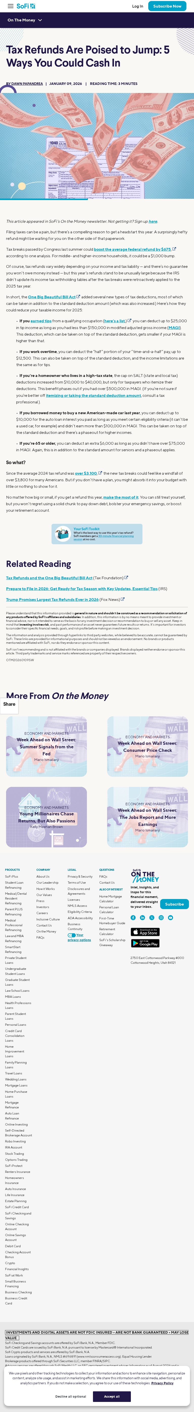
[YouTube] (170, 917)
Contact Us (44, 925)
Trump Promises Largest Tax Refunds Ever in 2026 (52, 599)
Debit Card (13, 1246)
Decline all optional (70, 1396)
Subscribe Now (167, 6)
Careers (42, 913)
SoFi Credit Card (17, 1207)
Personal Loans (15, 1024)
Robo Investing (15, 1141)
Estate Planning (16, 1201)
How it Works (45, 889)
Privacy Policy (162, 1383)
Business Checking (18, 1292)
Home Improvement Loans (14, 1051)
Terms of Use (77, 882)
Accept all (112, 1396)
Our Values (44, 895)
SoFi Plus (11, 876)
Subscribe (174, 904)
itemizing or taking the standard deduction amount (93, 395)
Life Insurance (15, 1195)
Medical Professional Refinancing (13, 925)
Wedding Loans (16, 1079)
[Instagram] (161, 917)
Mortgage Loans (16, 1085)
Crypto (10, 1263)
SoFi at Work (14, 1275)
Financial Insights (17, 1269)
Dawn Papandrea (27, 84)
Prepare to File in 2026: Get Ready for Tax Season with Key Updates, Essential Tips (82, 588)
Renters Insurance (17, 1172)
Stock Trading (14, 1154)
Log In (137, 6)
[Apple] (145, 935)
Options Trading (16, 1160)
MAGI (174, 327)
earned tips (41, 320)
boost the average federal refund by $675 (132, 249)
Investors (42, 907)
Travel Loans (13, 1073)
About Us (43, 876)
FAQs (40, 937)
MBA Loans (13, 997)
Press (40, 901)
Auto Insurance (15, 1189)
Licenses (74, 900)
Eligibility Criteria (80, 912)
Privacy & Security (80, 876)
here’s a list (114, 320)
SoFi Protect (13, 1166)
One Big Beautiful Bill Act (52, 296)
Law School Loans (17, 990)
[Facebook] (133, 917)
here (153, 221)
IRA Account (13, 1147)
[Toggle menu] (12, 6)
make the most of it (120, 497)
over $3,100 (86, 473)
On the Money (46, 931)
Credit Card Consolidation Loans (15, 1035)
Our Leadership (47, 882)
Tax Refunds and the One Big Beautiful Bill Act (49, 577)
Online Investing (16, 1124)
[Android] (145, 946)
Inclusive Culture (48, 919)
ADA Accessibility (80, 918)
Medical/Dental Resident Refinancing (16, 898)
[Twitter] (151, 917)
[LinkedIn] (142, 917)
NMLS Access (77, 906)
